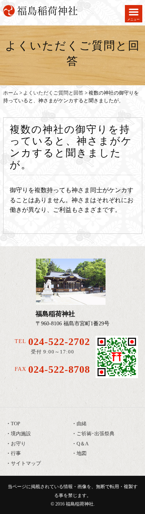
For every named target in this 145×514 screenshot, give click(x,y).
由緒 (82, 423)
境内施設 (21, 433)
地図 (82, 453)
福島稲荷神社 (80, 504)
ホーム (10, 93)
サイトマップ (26, 463)
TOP (15, 423)
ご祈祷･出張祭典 (95, 433)
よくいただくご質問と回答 (53, 93)
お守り (18, 443)
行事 (16, 453)
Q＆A (83, 443)
